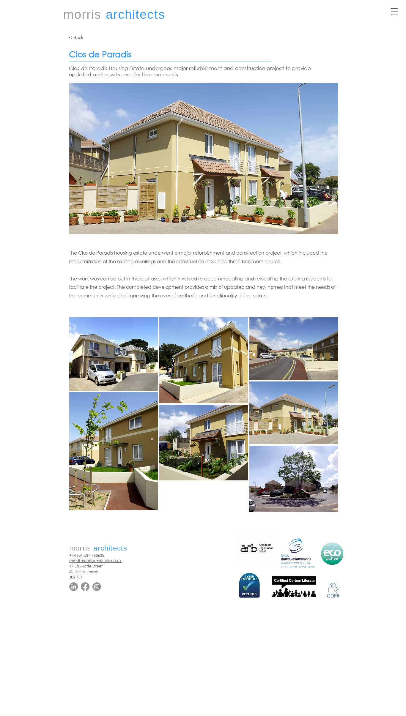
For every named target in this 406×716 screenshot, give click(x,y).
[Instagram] (96, 586)
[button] (394, 11)
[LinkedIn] (73, 586)
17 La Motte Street (86, 566)
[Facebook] (85, 586)
